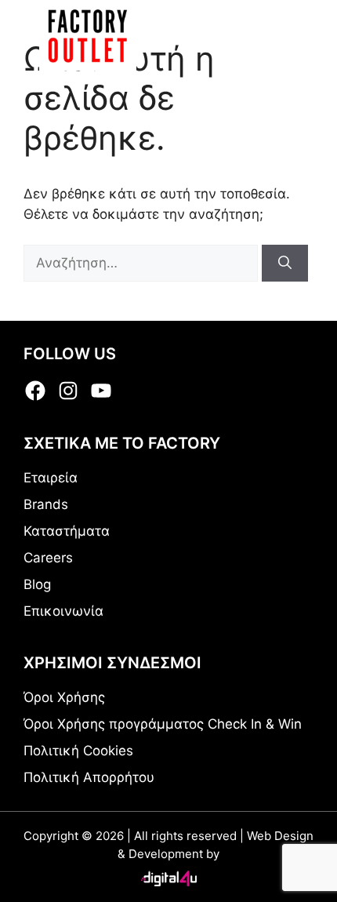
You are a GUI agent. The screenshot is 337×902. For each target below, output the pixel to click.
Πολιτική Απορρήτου (89, 777)
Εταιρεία (51, 478)
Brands (46, 504)
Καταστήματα (67, 531)
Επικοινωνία (63, 611)
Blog (37, 584)
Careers (48, 558)
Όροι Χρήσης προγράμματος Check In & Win (163, 724)
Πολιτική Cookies (78, 750)
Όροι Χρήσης (64, 697)
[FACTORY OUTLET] (87, 35)
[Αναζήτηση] (285, 263)
